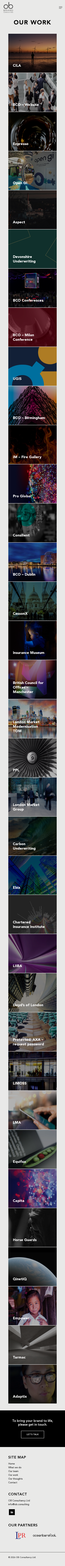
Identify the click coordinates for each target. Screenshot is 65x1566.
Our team (13, 1471)
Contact (12, 1483)
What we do (14, 1467)
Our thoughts (15, 1479)
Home (11, 1464)
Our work (13, 1475)
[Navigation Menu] (60, 7)
